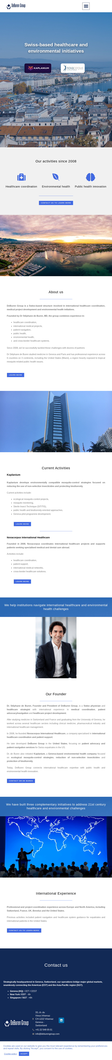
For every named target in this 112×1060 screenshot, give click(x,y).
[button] (86, 6)
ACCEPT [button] (23, 1054)
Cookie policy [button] (10, 1054)
